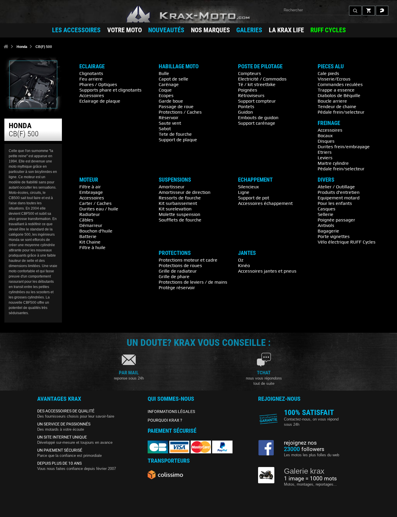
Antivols (326, 225)
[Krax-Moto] (198, 14)
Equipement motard (339, 197)
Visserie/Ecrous (334, 78)
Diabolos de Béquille (339, 95)
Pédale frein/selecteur (341, 112)
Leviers (325, 157)
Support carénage (256, 123)
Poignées (247, 89)
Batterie (87, 236)
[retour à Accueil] (5, 47)
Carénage (169, 84)
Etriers (325, 152)
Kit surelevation (175, 208)
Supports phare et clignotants (110, 89)
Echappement (255, 180)
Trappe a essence (336, 89)
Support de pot (253, 197)
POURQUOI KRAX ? (165, 420)
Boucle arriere (332, 100)
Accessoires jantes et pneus (267, 270)
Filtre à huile (92, 247)
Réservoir (168, 117)
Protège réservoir (177, 287)
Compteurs (249, 73)
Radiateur (89, 214)
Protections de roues (180, 265)
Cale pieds (328, 73)
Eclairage (92, 66)
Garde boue (171, 100)
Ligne (243, 192)
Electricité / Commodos (262, 78)
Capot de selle (173, 78)
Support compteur (257, 100)
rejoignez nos (300, 443)
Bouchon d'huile (95, 230)
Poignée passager (336, 219)
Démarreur (90, 225)
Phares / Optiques (98, 84)
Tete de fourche (175, 134)
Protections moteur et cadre (188, 259)
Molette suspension (179, 214)
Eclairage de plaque (99, 100)
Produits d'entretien (339, 192)
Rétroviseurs (251, 95)
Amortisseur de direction (184, 192)
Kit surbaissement (178, 203)
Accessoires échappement (265, 203)
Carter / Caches (95, 203)
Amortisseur (172, 186)
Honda (22, 47)
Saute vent (170, 123)
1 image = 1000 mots (310, 478)
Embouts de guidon (258, 117)
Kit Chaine (90, 241)
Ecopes (166, 95)
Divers (326, 180)
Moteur (88, 180)
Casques (326, 208)
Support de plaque (178, 139)
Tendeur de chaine (337, 106)
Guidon (245, 112)
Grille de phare (174, 276)
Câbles (86, 219)
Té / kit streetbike (257, 84)
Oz (240, 259)
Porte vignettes (334, 236)
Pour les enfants (335, 203)
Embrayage (91, 192)
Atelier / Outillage (336, 186)
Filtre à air (90, 186)
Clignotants (91, 73)
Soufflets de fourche (180, 219)
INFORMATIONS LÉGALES (171, 411)
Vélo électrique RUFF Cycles (346, 241)
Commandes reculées (340, 84)
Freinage (329, 123)
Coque (165, 89)
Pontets (246, 106)
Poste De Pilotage (260, 66)
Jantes (247, 253)
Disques (326, 141)
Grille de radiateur (178, 270)
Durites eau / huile (98, 208)
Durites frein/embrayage (344, 146)
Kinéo (244, 265)
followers (304, 449)
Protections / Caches (180, 112)
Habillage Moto (179, 66)
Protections (175, 253)
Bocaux (325, 135)
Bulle (164, 73)
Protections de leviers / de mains (193, 282)
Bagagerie (328, 230)
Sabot (165, 128)
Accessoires (91, 95)
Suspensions (175, 180)
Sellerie (325, 214)
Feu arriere (91, 78)
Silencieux (248, 186)
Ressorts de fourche (180, 197)
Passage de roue (176, 106)
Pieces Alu (331, 66)
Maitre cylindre (333, 163)
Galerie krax (304, 471)
